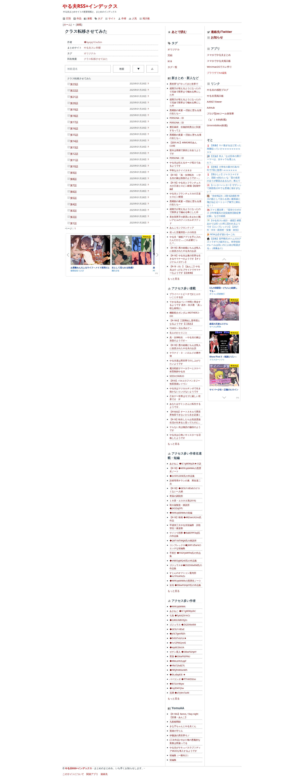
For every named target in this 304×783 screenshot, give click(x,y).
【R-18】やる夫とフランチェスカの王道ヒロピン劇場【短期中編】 (185, 186)
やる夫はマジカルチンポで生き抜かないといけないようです (185, 390)
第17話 (74, 122)
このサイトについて (73, 774)
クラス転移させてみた (96, 58)
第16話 (74, 128)
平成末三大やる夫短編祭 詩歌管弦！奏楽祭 (185, 527)
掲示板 (146, 18)
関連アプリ (92, 774)
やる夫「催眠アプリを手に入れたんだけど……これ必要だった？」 (185, 240)
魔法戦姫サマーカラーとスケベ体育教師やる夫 (185, 370)
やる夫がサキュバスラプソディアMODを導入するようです (185, 749)
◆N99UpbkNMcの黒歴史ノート (185, 580)
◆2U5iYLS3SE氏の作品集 (182, 476)
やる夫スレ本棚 (92, 47)
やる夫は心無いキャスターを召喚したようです (185, 436)
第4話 (73, 204)
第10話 (74, 166)
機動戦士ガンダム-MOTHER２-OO (185, 314)
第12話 (74, 153)
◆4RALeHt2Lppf (178, 661)
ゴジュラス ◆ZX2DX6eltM (183, 624)
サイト (112, 18)
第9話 (73, 172)
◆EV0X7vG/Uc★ (178, 638)
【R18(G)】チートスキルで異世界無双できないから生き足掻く (185, 413)
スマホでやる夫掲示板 (219, 60)
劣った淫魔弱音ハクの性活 (183, 232)
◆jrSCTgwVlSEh (177, 633)
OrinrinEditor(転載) (217, 125)
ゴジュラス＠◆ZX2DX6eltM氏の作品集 (186, 567)
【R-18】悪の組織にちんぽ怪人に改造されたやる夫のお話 (185, 249)
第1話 (73, 223)
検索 (121, 68)
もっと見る (174, 278)
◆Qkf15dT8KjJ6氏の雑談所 (183, 540)
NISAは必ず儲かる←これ (222, 234)
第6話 (73, 191)
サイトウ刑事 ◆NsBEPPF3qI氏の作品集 (185, 534)
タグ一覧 (172, 67)
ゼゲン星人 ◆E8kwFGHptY (183, 651)
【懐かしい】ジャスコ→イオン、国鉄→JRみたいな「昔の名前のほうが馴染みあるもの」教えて (223, 177)
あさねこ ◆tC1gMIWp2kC (183, 611)
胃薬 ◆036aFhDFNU (180, 656)
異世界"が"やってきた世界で (184, 83)
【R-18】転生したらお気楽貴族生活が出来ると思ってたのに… (185, 421)
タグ (100, 18)
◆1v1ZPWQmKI (178, 642)
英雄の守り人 (176, 730)
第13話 (74, 147)
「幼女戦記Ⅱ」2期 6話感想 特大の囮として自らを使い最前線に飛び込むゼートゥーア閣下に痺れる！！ (223, 200)
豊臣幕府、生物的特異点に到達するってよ (185, 129)
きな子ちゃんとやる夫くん (183, 726)
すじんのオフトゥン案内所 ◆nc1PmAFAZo (183, 575)
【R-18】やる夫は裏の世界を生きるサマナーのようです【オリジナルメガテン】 (185, 258)
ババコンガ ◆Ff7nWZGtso (183, 679)
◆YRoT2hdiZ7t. (177, 665)
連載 (89, 18)
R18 (170, 61)
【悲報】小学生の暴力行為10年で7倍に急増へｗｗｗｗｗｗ (223, 168)
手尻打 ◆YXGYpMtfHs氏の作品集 (185, 554)
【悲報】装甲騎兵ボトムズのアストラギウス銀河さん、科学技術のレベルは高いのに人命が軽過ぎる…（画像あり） (224, 243)
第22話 (74, 90)
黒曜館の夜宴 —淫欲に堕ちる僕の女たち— (185, 112)
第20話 (74, 103)
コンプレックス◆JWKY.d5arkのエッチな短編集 (185, 547)
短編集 (173, 760)
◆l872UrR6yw (177, 683)
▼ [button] (138, 68)
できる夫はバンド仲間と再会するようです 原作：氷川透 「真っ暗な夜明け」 (186, 305)
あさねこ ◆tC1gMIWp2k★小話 (185, 463)
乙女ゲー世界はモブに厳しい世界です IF (185, 398)
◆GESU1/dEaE (177, 629)
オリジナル (90, 53)
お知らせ (217, 37)
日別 (68, 18)
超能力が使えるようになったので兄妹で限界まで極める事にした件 (185, 91)
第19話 (74, 109)
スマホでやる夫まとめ (219, 54)
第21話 (74, 97)
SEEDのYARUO (177, 376)
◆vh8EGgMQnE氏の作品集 (183, 560)
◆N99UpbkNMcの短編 (181, 512)
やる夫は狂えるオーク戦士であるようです (185, 164)
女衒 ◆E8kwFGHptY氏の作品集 (185, 585)
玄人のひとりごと (178, 332)
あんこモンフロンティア (182, 227)
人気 (134, 18)
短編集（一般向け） (180, 755)
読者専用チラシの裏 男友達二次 (185, 482)
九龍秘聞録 (175, 721)
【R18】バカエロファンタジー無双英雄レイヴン (185, 382)
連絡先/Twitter (221, 32)
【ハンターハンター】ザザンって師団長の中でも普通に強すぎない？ (224, 188)
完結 (170, 55)
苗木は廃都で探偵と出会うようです (185, 152)
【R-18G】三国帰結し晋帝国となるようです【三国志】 (185, 322)
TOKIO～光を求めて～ (181, 328)
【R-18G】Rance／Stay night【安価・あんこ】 (184, 716)
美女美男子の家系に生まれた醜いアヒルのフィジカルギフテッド (185, 220)
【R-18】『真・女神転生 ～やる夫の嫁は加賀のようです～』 (185, 177)
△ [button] (152, 68)
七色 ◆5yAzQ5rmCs (180, 615)
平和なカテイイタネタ (181, 170)
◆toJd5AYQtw (177, 688)
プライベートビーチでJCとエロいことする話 (185, 296)
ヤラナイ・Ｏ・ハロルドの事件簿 (185, 354)
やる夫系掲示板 (215, 95)
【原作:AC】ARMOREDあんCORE (183, 144)
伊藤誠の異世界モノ (180, 735)
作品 (78, 18)
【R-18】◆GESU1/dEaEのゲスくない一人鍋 (185, 490)
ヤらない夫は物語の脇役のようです (185, 429)
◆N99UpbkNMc (178, 606)
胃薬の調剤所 (176, 496)
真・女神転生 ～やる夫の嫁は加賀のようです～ (185, 339)
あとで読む (179, 32)
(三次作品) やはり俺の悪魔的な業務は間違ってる (185, 741)
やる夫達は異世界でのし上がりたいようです (185, 362)
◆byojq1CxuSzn (93, 42)
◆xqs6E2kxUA (177, 647)
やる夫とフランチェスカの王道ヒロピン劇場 (185, 195)
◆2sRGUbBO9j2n (178, 620)
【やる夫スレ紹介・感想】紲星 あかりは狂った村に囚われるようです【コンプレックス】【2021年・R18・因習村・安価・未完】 (224, 225)
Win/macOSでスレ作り (219, 66)
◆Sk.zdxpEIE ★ (177, 674)
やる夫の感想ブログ (217, 89)
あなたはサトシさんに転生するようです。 (185, 405)
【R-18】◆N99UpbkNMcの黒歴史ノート (185, 470)
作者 (123, 18)
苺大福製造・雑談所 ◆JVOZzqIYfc (180, 507)
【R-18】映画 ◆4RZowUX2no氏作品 (185, 519)
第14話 (74, 141)
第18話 (74, 116)
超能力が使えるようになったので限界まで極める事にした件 (185, 211)
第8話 (73, 179)
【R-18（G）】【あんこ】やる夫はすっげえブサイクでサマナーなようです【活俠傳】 (185, 269)
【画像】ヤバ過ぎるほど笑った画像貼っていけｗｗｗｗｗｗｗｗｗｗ (224, 148)
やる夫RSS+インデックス (90, 6)
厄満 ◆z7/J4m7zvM (179, 692)
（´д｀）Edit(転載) (217, 119)
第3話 (73, 210)
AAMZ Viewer (214, 101)
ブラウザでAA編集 (217, 72)
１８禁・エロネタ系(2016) (183, 500)
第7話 (73, 185)
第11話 (74, 160)
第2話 (73, 217)
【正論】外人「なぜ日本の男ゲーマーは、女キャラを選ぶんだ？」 (224, 159)
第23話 (74, 84)
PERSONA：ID (177, 118)
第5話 (73, 198)
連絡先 (104, 774)
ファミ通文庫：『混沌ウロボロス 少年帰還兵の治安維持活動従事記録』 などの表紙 (224, 213)
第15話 (74, 135)
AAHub (211, 107)
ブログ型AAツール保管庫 (220, 113)
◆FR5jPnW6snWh (178, 670)
